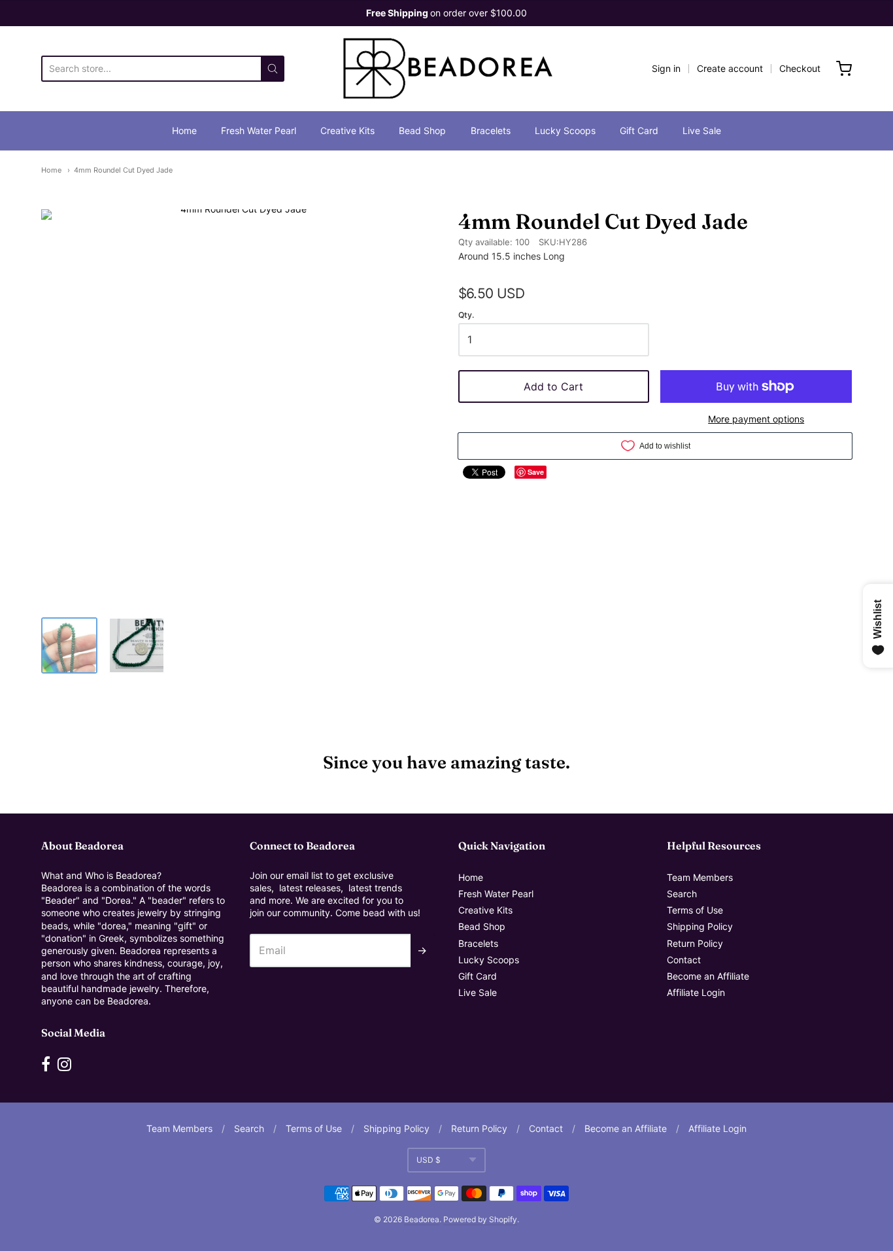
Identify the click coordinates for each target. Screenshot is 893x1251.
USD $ (428, 1160)
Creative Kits (347, 130)
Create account (730, 68)
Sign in (666, 68)
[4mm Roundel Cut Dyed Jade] (69, 645)
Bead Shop (422, 130)
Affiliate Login (696, 992)
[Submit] (272, 69)
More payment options (756, 418)
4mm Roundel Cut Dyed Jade (123, 170)
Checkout (799, 68)
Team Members (700, 877)
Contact (684, 959)
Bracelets (491, 130)
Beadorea (421, 1219)
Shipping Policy (700, 926)
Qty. (466, 315)
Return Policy (695, 943)
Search (682, 893)
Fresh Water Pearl (258, 130)
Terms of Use (695, 910)
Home (184, 130)
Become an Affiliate (708, 976)
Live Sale (701, 130)
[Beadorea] (446, 69)
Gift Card (639, 130)
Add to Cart (553, 386)
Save (536, 472)
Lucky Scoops (565, 130)
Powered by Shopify (480, 1219)
